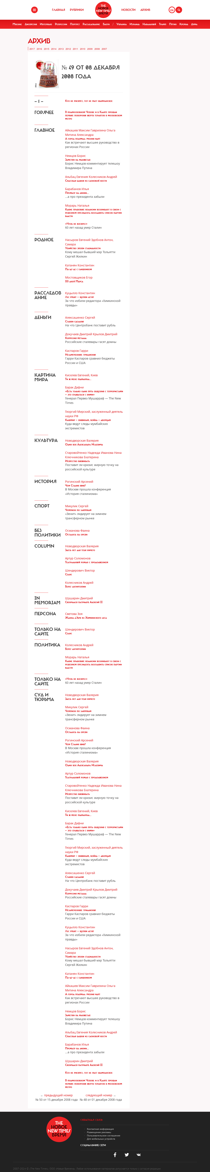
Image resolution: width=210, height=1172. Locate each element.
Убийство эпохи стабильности (83, 248)
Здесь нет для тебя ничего (80, 550)
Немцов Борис (75, 156)
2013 (61, 48)
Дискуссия (31, 24)
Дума (194, 24)
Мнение (17, 24)
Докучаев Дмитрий (78, 334)
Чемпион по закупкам (78, 510)
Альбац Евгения (76, 177)
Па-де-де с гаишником (78, 269)
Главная (58, 10)
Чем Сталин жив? (75, 485)
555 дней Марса (74, 281)
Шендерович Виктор (80, 570)
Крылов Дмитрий (105, 334)
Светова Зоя (74, 614)
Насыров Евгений (77, 240)
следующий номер (99, 1095)
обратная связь (91, 1120)
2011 (75, 48)
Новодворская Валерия (82, 440)
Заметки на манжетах (77, 159)
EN (171, 10)
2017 (32, 48)
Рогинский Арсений (79, 482)
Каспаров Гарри (76, 351)
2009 (90, 48)
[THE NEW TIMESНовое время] (103, 10)
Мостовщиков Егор (79, 277)
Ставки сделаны (74, 321)
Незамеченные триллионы (80, 354)
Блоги (106, 24)
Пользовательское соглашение (103, 1135)
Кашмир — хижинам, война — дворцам (88, 420)
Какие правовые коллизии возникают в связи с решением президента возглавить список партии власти (93, 213)
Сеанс (68, 574)
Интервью (46, 24)
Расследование (91, 24)
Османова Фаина (77, 530)
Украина (121, 24)
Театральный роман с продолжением (86, 562)
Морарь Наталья (77, 205)
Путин (173, 24)
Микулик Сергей (76, 506)
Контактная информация (100, 1128)
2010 (82, 48)
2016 (39, 48)
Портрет (75, 24)
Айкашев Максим (77, 130)
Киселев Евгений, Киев (81, 375)
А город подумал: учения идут (82, 138)
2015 (46, 48)
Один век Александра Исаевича (84, 444)
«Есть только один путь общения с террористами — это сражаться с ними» (94, 393)
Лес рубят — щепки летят (79, 297)
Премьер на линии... (77, 192)
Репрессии (61, 24)
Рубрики (77, 10)
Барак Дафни (74, 387)
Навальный (149, 24)
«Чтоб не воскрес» (76, 223)
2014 (53, 48)
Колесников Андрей (103, 177)
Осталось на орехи (76, 534)
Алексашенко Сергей (80, 317)
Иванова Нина (111, 453)
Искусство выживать (77, 461)
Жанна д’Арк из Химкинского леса (86, 617)
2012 (68, 48)
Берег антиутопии (75, 586)
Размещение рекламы (99, 1132)
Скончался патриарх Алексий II (84, 602)
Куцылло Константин (80, 293)
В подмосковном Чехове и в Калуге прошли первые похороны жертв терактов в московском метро (93, 115)
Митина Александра (79, 135)
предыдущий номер (58, 1095)
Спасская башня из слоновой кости (86, 180)
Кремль (183, 24)
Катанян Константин (79, 265)
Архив (145, 10)
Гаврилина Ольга (103, 130)
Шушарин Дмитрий (79, 598)
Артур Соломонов (77, 558)
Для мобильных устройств (101, 1138)
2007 (104, 48)
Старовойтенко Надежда (82, 453)
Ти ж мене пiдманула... (78, 379)
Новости (128, 10)
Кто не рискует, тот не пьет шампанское (89, 100)
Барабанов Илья (77, 189)
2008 (97, 48)
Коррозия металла (75, 338)
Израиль (135, 24)
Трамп (162, 24)
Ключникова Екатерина (82, 457)
